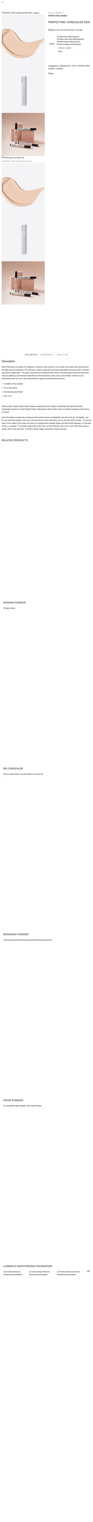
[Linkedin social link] (15, 1510)
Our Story (66, 1499)
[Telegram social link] (65, 73)
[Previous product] (84, 14)
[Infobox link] (46, 1468)
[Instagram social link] (7, 1510)
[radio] (72, 36)
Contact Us (36, 1503)
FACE (74, 66)
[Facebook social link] (55, 73)
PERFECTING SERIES (57, 16)
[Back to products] (87, 14)
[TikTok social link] (19, 1510)
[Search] (89, 2)
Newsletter (36, 1507)
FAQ (33, 1511)
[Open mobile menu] (88, 7)
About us (66, 1495)
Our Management (38, 1499)
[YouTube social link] (11, 1510)
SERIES (58, 13)
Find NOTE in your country (41, 1495)
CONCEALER (64, 66)
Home (50, 13)
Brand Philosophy (69, 1503)
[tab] (31, 354)
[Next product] (90, 14)
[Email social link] (60, 73)
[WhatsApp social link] (63, 73)
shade (51, 44)
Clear (60, 52)
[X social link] (57, 73)
